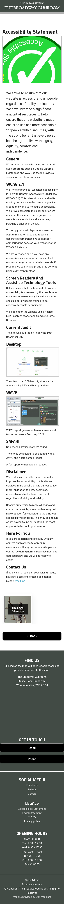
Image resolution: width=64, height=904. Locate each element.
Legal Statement (32, 813)
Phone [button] (32, 758)
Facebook (32, 785)
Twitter (32, 789)
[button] (32, 636)
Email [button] (32, 747)
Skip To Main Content (32, 3)
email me (19, 580)
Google (32, 793)
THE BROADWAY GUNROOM (32, 8)
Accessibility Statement (32, 808)
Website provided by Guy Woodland (32, 896)
